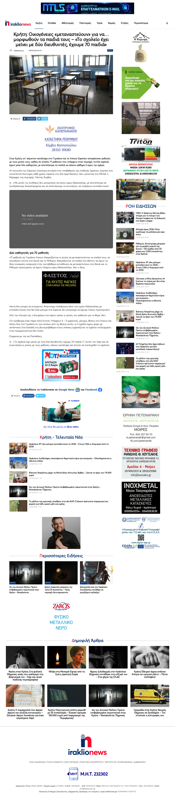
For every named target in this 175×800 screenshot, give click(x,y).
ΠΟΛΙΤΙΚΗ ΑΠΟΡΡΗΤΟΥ (91, 762)
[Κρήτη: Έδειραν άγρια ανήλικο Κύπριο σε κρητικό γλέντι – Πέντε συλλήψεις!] (149, 657)
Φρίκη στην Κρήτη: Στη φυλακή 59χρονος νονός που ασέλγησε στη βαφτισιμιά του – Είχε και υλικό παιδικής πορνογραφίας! (25, 675)
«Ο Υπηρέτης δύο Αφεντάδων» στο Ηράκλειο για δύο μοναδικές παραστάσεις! (150, 346)
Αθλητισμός (68, 23)
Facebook (91, 389)
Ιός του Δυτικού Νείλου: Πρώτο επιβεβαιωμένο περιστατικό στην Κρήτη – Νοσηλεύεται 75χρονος (148, 331)
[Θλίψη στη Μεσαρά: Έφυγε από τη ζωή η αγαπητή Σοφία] (66, 657)
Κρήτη (39, 23)
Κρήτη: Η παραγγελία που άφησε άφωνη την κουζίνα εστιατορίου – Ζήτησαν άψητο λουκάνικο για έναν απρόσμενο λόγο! (25, 714)
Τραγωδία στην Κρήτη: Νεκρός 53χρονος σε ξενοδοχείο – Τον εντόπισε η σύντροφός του (150, 713)
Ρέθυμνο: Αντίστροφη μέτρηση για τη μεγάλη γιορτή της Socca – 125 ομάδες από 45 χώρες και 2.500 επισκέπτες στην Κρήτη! (150, 248)
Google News (67, 389)
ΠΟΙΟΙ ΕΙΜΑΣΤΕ (55, 762)
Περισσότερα (141, 23)
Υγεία (99, 23)
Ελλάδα (52, 23)
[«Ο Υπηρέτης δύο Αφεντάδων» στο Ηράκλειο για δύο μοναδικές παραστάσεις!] (125, 348)
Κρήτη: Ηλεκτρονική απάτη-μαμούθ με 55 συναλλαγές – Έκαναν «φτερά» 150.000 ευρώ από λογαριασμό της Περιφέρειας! (67, 714)
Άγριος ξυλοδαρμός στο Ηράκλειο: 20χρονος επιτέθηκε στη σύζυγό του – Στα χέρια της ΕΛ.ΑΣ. (108, 674)
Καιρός (111, 23)
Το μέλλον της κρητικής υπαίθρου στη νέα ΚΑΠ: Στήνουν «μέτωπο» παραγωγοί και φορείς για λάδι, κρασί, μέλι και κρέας (150, 363)
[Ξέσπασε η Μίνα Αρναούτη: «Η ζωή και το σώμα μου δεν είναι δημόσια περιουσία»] (125, 283)
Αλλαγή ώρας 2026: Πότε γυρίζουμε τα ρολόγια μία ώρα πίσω (150, 232)
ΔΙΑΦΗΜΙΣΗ (140, 762)
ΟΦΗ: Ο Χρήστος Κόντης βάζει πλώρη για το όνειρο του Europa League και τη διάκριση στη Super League (150, 217)
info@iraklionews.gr (87, 789)
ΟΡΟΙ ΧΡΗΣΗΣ (71, 762)
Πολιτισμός (85, 23)
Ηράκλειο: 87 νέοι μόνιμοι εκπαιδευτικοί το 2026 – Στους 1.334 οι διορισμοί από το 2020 (149, 266)
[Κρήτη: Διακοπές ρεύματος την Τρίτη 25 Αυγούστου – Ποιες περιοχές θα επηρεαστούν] (61, 572)
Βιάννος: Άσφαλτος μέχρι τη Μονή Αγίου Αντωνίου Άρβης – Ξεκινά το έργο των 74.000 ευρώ (150, 315)
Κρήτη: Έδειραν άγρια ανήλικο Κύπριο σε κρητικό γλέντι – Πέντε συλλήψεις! (150, 674)
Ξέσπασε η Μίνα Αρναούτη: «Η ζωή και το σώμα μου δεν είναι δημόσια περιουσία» (150, 281)
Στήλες (124, 23)
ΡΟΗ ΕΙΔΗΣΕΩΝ (37, 762)
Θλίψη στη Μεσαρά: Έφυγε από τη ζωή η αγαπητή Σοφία (67, 673)
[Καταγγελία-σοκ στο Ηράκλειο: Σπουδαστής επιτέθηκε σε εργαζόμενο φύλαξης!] (96, 572)
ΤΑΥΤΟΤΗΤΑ (110, 762)
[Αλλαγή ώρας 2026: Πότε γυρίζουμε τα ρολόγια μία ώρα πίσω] (125, 234)
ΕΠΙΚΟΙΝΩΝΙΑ (125, 762)
